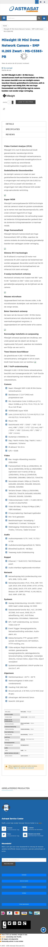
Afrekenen (41, 2)
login (44, 2)
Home (5, 25)
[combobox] (22, 18)
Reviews (10, 134)
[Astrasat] (24, 5)
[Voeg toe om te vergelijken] (4, 109)
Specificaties (13, 129)
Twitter (9, 834)
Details (10, 124)
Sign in (16, 768)
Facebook (9, 827)
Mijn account (37, 2)
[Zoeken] (39, 18)
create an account (27, 768)
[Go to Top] (43, 930)
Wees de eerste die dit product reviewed (15, 63)
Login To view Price (25, 102)
